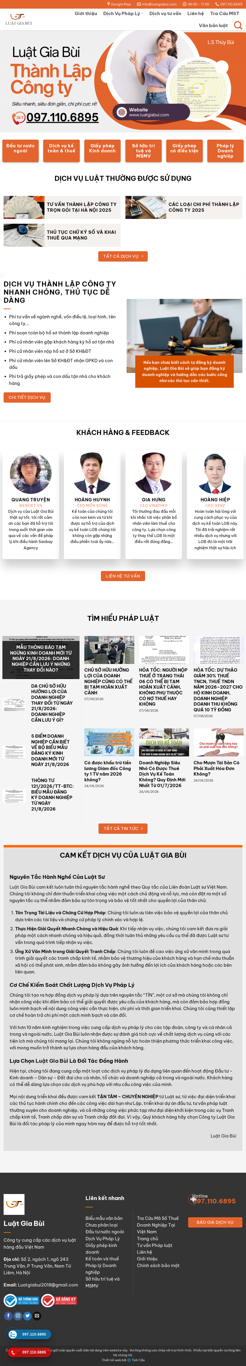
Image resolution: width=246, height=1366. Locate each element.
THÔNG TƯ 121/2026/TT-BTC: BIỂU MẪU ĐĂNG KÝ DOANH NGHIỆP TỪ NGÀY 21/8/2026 (52, 795)
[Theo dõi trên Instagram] (17, 1316)
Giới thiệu (86, 13)
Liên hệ (195, 13)
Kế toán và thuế (102, 1259)
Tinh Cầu (138, 1360)
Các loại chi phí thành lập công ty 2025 (204, 207)
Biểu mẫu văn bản (104, 1218)
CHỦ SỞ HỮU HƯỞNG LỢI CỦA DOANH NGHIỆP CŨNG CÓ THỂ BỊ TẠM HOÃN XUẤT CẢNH (108, 681)
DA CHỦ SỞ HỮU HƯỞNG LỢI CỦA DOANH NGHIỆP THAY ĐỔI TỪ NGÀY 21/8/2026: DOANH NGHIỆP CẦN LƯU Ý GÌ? (52, 703)
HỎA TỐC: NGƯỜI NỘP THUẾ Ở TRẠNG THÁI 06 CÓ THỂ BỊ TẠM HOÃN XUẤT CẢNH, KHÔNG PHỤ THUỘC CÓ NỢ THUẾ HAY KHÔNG (163, 687)
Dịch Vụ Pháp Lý (121, 13)
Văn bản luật (213, 25)
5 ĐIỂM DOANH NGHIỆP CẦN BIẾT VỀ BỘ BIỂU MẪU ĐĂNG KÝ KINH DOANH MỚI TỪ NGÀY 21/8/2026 (50, 750)
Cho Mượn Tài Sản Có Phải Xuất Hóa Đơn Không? (217, 768)
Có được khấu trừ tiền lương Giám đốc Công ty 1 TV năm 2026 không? (107, 771)
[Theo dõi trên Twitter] (27, 1316)
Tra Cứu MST (224, 13)
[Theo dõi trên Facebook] (8, 1316)
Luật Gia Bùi (22, 887)
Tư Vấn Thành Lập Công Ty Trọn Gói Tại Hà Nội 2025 (82, 207)
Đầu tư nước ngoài (105, 1232)
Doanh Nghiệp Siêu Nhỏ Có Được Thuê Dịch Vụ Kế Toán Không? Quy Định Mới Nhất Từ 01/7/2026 (162, 774)
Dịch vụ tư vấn (165, 13)
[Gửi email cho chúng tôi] (37, 1316)
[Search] (238, 25)
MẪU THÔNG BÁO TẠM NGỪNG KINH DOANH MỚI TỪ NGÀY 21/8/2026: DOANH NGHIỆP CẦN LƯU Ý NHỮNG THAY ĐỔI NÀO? (41, 659)
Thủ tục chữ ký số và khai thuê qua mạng (81, 235)
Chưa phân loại (102, 1225)
